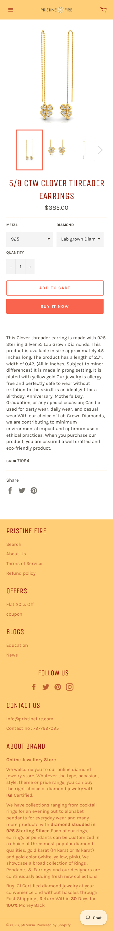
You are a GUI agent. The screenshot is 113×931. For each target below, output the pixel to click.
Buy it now (55, 306)
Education (17, 645)
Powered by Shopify (54, 925)
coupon (14, 614)
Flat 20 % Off (20, 604)
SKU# (11, 461)
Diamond (65, 225)
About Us (16, 554)
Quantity (15, 252)
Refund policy (20, 573)
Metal (12, 225)
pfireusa (28, 925)
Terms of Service (24, 563)
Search (13, 544)
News (12, 655)
